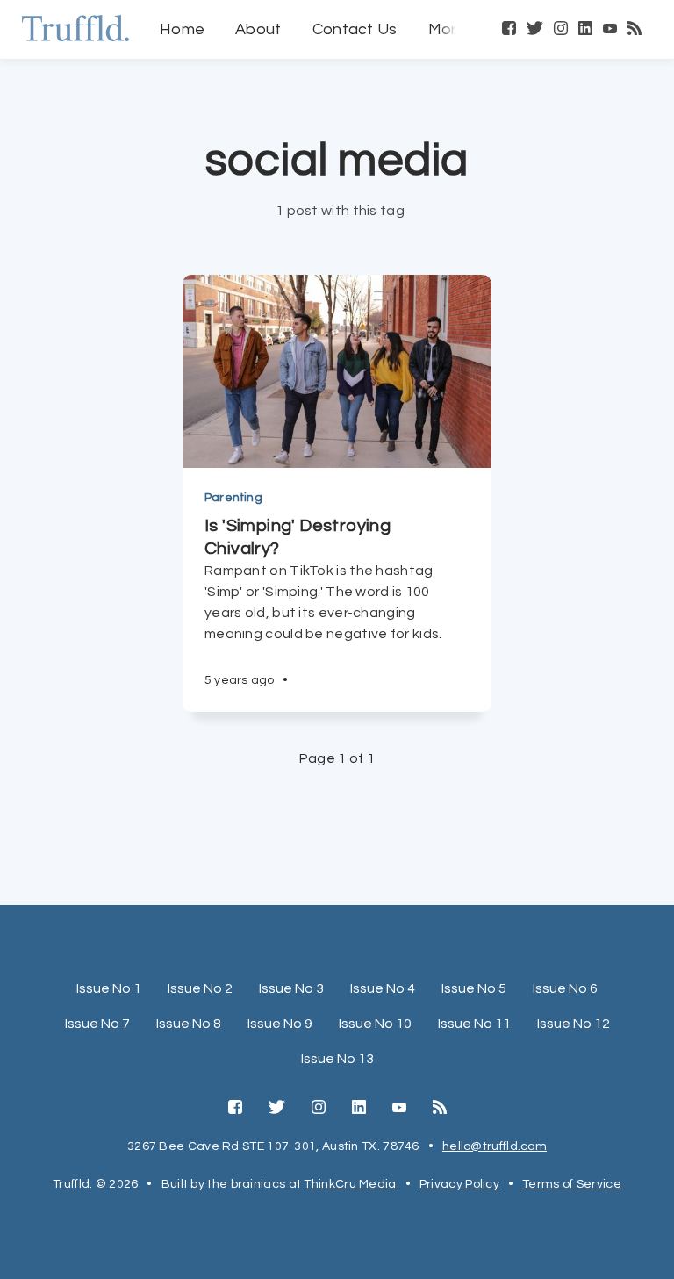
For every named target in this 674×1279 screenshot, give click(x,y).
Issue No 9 (279, 1024)
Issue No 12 (573, 1024)
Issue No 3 (291, 988)
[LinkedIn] (585, 29)
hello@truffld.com (494, 1146)
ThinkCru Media (350, 1184)
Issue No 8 (188, 1024)
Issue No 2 (200, 988)
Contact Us (355, 29)
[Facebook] (509, 29)
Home (182, 29)
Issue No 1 (108, 988)
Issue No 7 (97, 1024)
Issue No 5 (473, 988)
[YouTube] (610, 29)
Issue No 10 (375, 1024)
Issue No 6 (565, 988)
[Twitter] (535, 29)
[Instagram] (561, 29)
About (258, 29)
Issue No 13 (337, 1059)
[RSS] (634, 29)
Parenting (233, 498)
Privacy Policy (459, 1184)
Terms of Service (571, 1184)
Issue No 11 (474, 1024)
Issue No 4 (382, 988)
